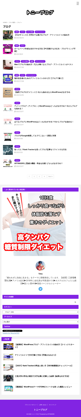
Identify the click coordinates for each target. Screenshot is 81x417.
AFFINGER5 (50, 414)
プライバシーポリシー (31, 404)
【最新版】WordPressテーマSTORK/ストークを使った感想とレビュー (43, 387)
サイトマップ (52, 404)
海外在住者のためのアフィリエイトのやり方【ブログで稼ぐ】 (39, 78)
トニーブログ (40, 409)
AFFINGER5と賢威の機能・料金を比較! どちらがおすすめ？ (38, 163)
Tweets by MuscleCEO (10, 333)
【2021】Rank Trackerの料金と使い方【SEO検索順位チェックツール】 (44, 366)
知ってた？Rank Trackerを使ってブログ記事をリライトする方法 (40, 149)
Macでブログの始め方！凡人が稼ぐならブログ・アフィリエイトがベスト (43, 64)
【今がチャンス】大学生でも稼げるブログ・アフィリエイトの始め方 (41, 35)
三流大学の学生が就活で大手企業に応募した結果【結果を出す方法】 (42, 376)
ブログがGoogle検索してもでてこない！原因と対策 (35, 136)
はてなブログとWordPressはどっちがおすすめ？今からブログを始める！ (44, 122)
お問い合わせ (42, 404)
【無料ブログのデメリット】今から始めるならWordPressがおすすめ (42, 92)
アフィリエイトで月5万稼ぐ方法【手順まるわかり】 (36, 355)
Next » (50, 176)
